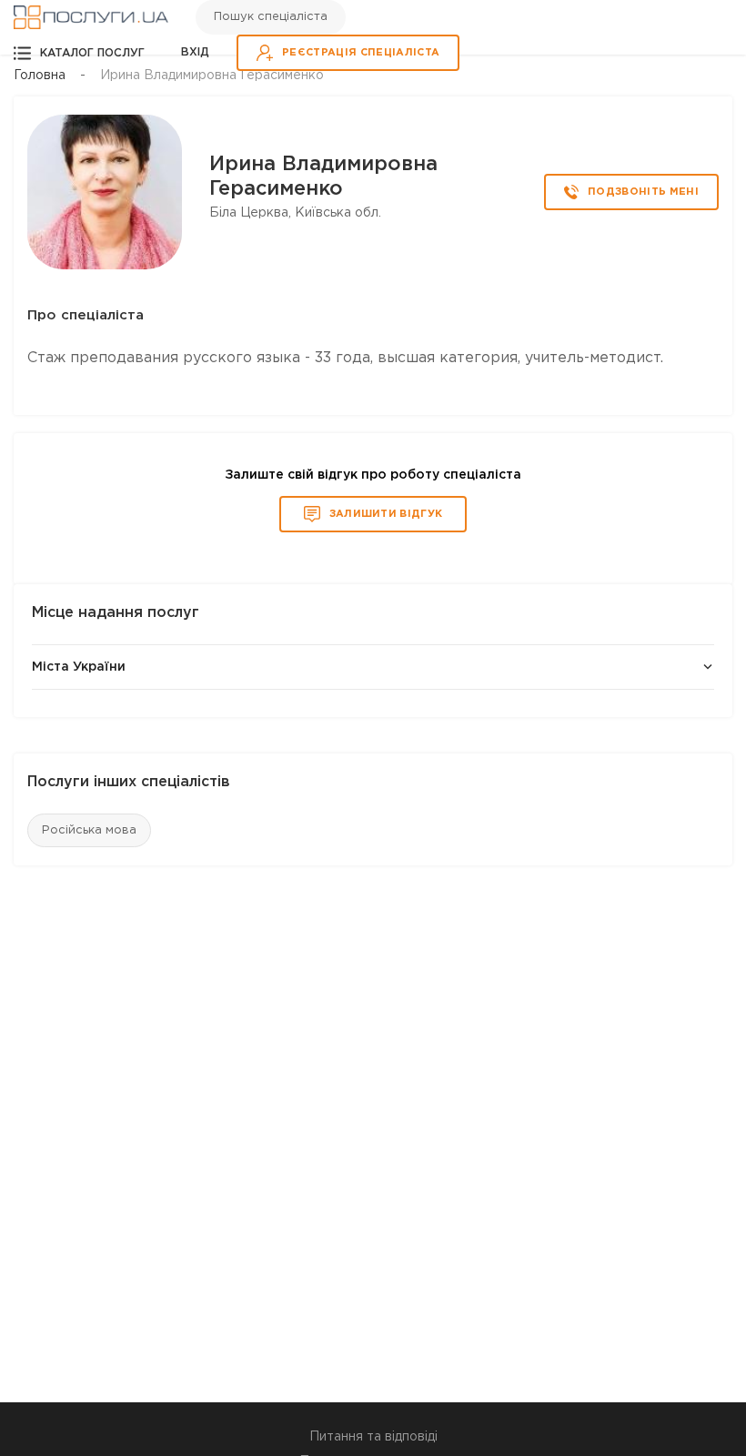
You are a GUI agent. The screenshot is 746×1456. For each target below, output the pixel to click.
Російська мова (89, 830)
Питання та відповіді (373, 1436)
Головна (40, 75)
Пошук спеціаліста (271, 17)
